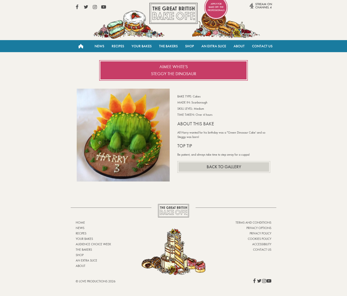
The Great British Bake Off (173, 13)
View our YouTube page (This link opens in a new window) (103, 7)
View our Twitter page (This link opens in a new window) (86, 7)
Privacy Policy (260, 233)
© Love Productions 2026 (95, 281)
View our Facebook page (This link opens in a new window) (77, 7)
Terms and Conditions (253, 222)
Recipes (118, 46)
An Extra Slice (213, 46)
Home (81, 46)
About (239, 46)
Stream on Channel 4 (253, 8)
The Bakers (168, 46)
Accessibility (261, 244)
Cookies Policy (259, 239)
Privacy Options (258, 228)
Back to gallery (224, 166)
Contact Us (262, 46)
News (99, 46)
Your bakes (84, 239)
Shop (189, 46)
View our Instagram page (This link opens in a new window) (94, 7)
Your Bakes (142, 46)
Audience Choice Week (93, 244)
